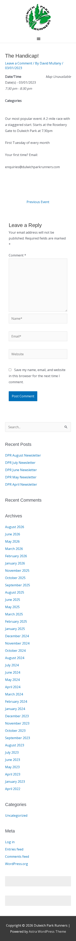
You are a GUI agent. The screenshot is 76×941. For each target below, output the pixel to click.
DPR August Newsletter (23, 455)
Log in (10, 842)
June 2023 (12, 759)
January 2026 (15, 563)
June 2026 (12, 534)
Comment (17, 255)
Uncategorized (16, 815)
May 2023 (12, 767)
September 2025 (17, 585)
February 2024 (16, 701)
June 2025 (12, 599)
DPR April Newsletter (21, 484)
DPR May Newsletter (20, 477)
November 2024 (17, 643)
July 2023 (12, 752)
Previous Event (38, 202)
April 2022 (12, 789)
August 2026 (14, 527)
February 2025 (16, 621)
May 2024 (12, 679)
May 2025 (12, 607)
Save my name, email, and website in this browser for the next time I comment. (37, 376)
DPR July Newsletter (20, 462)
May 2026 (12, 541)
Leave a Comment (18, 63)
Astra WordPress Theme (47, 931)
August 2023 (14, 745)
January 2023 (15, 781)
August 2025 (14, 592)
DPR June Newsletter (21, 470)
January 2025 (15, 629)
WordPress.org (16, 864)
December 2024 (17, 636)
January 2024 (15, 709)
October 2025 (15, 578)
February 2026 (16, 556)
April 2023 (12, 774)
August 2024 (14, 658)
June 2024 (12, 672)
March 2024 (14, 694)
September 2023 (17, 738)
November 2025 (17, 570)
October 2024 (15, 650)
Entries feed (14, 849)
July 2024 (12, 665)
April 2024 (12, 687)
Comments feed (17, 856)
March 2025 (14, 614)
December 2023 (17, 716)
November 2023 (17, 723)
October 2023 (15, 730)
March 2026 (14, 548)
